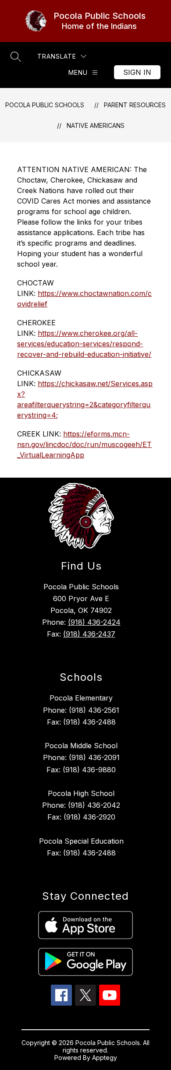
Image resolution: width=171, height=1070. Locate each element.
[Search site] (16, 56)
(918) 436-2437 (89, 634)
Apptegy (104, 1057)
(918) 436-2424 (94, 622)
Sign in (137, 72)
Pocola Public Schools (44, 105)
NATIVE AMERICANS (96, 125)
